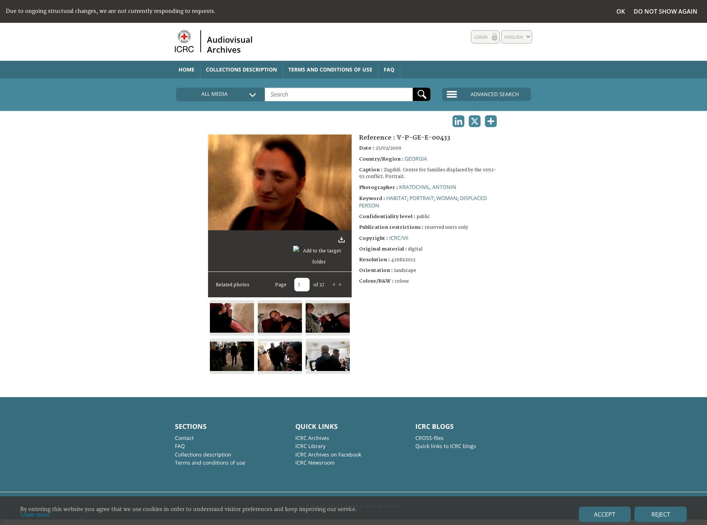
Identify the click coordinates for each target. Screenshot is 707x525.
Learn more (35, 515)
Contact (184, 437)
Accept (604, 514)
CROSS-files (429, 437)
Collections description (241, 69)
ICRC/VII (398, 237)
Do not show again (665, 11)
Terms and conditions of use (330, 69)
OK (620, 11)
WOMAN (446, 198)
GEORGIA (416, 158)
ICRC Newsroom (315, 462)
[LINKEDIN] (458, 121)
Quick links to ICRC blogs (445, 445)
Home (186, 69)
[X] (475, 121)
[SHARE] (491, 121)
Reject (660, 514)
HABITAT (396, 198)
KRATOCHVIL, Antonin (427, 186)
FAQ (389, 69)
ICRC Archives (312, 437)
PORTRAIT (421, 198)
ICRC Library (310, 445)
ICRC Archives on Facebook (328, 454)
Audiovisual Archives (230, 44)
